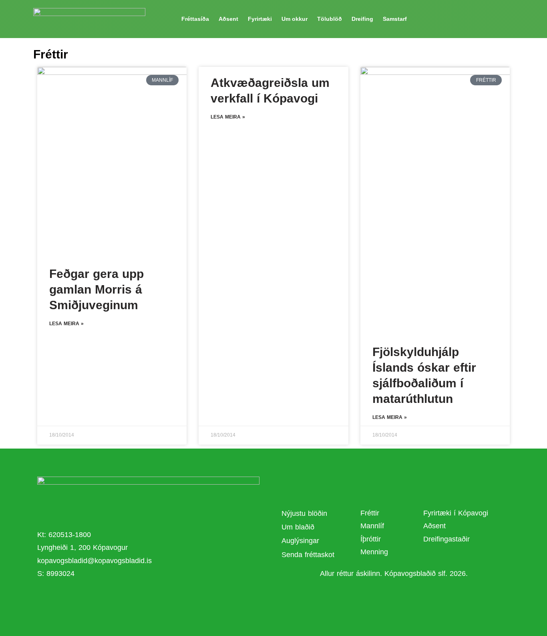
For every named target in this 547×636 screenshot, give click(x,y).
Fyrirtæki (260, 19)
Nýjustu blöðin (304, 513)
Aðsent (228, 19)
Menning (374, 552)
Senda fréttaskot (308, 555)
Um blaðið (299, 527)
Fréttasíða (195, 19)
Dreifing (362, 19)
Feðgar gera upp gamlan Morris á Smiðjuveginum (96, 289)
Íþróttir (370, 539)
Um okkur (295, 19)
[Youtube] (139, 598)
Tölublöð (329, 19)
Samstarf (395, 19)
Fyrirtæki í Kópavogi (455, 513)
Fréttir (369, 513)
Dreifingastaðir (446, 539)
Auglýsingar (300, 541)
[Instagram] (161, 598)
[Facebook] (117, 598)
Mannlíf (372, 526)
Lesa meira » (66, 323)
